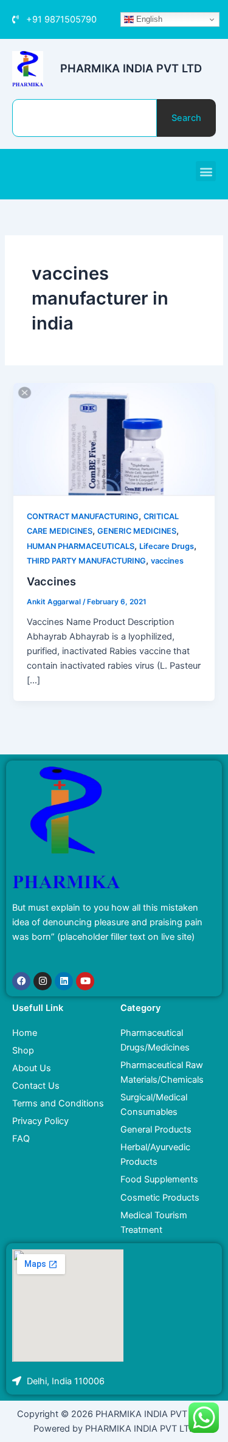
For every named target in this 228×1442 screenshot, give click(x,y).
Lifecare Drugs (166, 546)
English (148, 19)
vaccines (167, 560)
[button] (206, 171)
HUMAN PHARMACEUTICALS (80, 546)
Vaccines (51, 581)
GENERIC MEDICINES (136, 531)
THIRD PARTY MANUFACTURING (86, 560)
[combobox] (84, 118)
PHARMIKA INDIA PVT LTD (131, 68)
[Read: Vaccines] (113, 438)
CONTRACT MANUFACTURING (83, 516)
